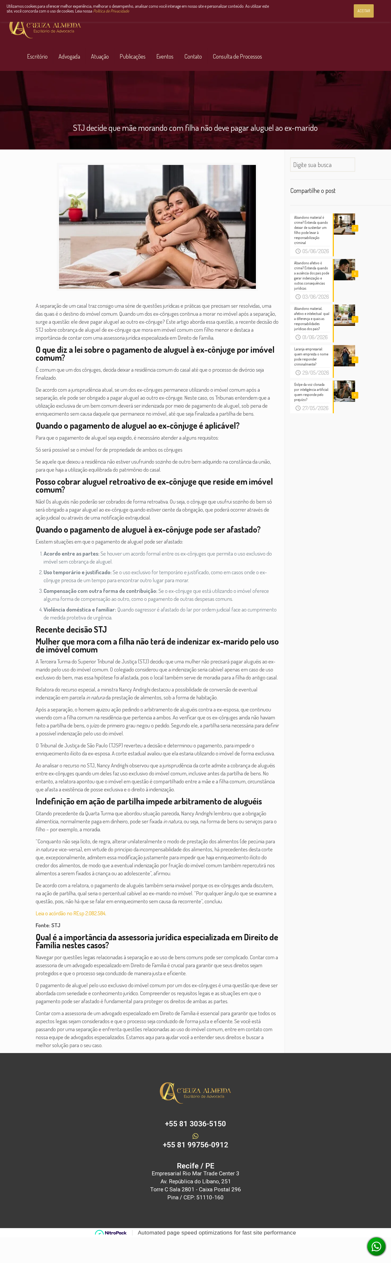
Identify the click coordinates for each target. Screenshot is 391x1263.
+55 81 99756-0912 (195, 1144)
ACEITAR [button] (363, 11)
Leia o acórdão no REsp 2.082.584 (70, 913)
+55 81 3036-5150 (195, 1123)
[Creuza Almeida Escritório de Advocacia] (45, 27)
